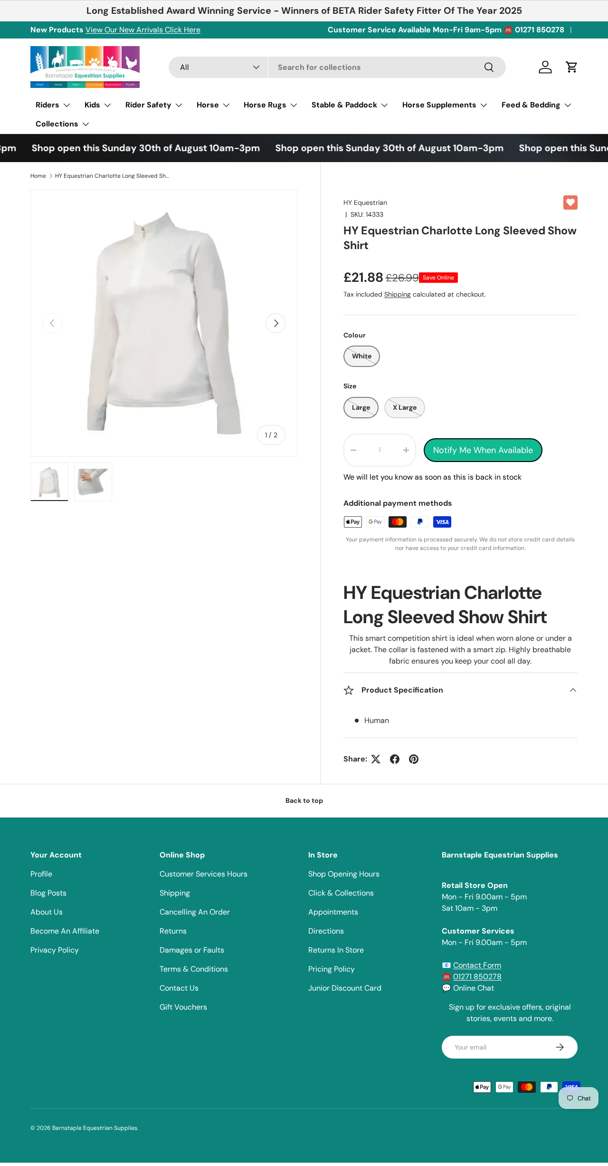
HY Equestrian (365, 202)
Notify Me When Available (483, 450)
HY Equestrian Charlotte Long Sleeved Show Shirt (112, 176)
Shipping (397, 294)
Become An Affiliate (64, 931)
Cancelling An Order (195, 912)
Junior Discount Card (344, 988)
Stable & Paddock (344, 105)
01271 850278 (477, 977)
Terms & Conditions (194, 969)
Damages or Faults (192, 950)
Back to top (304, 800)
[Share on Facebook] (394, 759)
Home (38, 176)
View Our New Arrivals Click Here (143, 30)
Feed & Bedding (531, 105)
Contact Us (179, 988)
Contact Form (477, 965)
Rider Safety (148, 105)
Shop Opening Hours (344, 874)
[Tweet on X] (375, 759)
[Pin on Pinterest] (413, 759)
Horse (208, 105)
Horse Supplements (439, 105)
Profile (41, 874)
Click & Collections (341, 893)
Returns (173, 931)
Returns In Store (336, 950)
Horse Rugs (265, 105)
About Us (46, 912)
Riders (47, 105)
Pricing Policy (331, 969)
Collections (57, 124)
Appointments (333, 912)
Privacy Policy (54, 950)
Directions (326, 931)
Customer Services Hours (203, 874)
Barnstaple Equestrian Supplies (94, 1128)
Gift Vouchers (183, 1007)
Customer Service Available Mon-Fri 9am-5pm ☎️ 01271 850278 (446, 30)
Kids (92, 105)
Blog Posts (48, 893)
